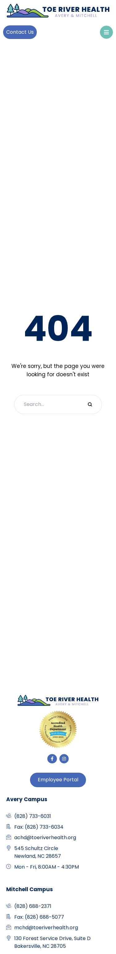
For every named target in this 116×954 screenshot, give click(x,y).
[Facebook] (52, 759)
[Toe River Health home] (58, 700)
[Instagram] (64, 759)
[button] (20, 32)
